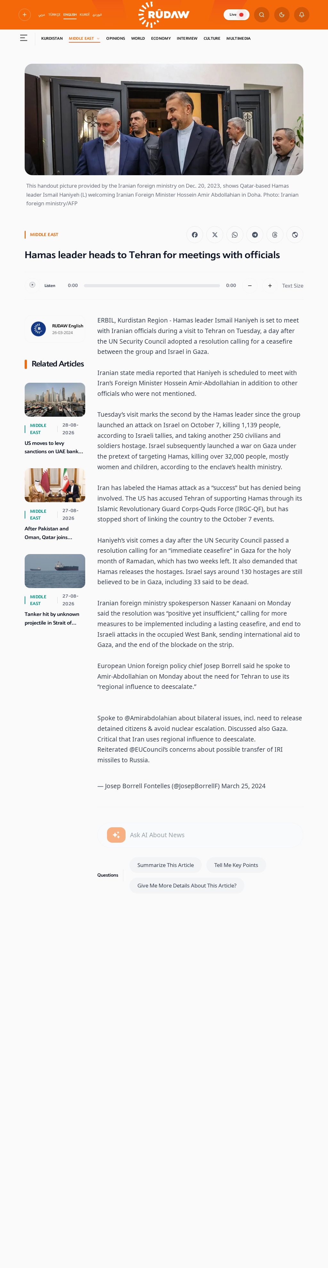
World (138, 39)
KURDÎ (84, 14)
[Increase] (270, 285)
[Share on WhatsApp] (234, 234)
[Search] (261, 14)
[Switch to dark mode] (282, 14)
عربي (41, 14)
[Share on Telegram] (254, 234)
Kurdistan (52, 39)
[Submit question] (116, 835)
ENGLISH (70, 14)
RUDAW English (67, 326)
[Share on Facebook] (194, 234)
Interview (187, 39)
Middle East (81, 39)
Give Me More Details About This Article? (186, 885)
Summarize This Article (165, 865)
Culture (212, 39)
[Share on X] (214, 234)
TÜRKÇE (54, 14)
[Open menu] (24, 39)
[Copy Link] (294, 234)
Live (233, 14)
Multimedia (238, 39)
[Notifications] (301, 14)
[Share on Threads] (274, 234)
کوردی (97, 14)
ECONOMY (161, 39)
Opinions (115, 39)
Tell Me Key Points (236, 865)
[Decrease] (250, 285)
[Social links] (25, 15)
